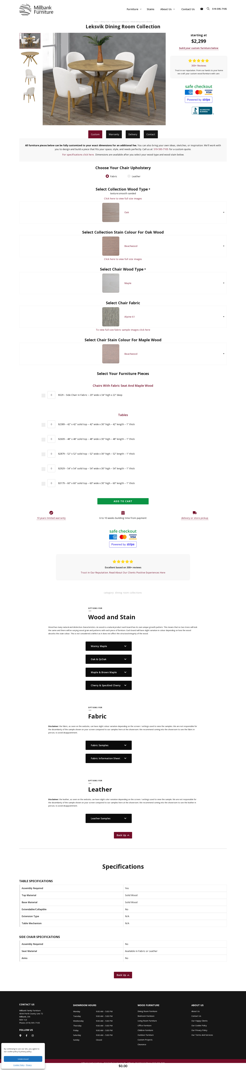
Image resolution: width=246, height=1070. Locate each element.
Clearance (142, 1044)
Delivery (132, 134)
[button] (209, 7)
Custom (95, 134)
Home (96, 22)
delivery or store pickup (194, 518)
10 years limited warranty (51, 518)
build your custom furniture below (198, 48)
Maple (127, 283)
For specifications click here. (78, 154)
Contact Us (188, 9)
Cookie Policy (18, 1065)
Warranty (114, 134)
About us (195, 1011)
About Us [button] (166, 9)
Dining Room (105, 22)
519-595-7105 (219, 8)
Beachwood (130, 246)
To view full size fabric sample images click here (123, 329)
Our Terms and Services (202, 1035)
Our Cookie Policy (199, 1025)
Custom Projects (145, 1039)
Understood (23, 1059)
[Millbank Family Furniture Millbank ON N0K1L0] (33, 9)
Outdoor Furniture (146, 1035)
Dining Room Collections (120, 22)
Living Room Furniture (147, 1020)
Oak (126, 212)
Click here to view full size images (123, 198)
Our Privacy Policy (199, 1030)
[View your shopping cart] (202, 7)
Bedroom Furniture (146, 1016)
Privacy (29, 1065)
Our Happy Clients (199, 1020)
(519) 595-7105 (33, 1022)
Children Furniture (145, 1030)
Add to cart (123, 501)
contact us (196, 1016)
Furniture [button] (132, 9)
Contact (150, 134)
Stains (150, 9)
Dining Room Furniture (147, 1011)
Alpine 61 (129, 316)
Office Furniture (144, 1025)
